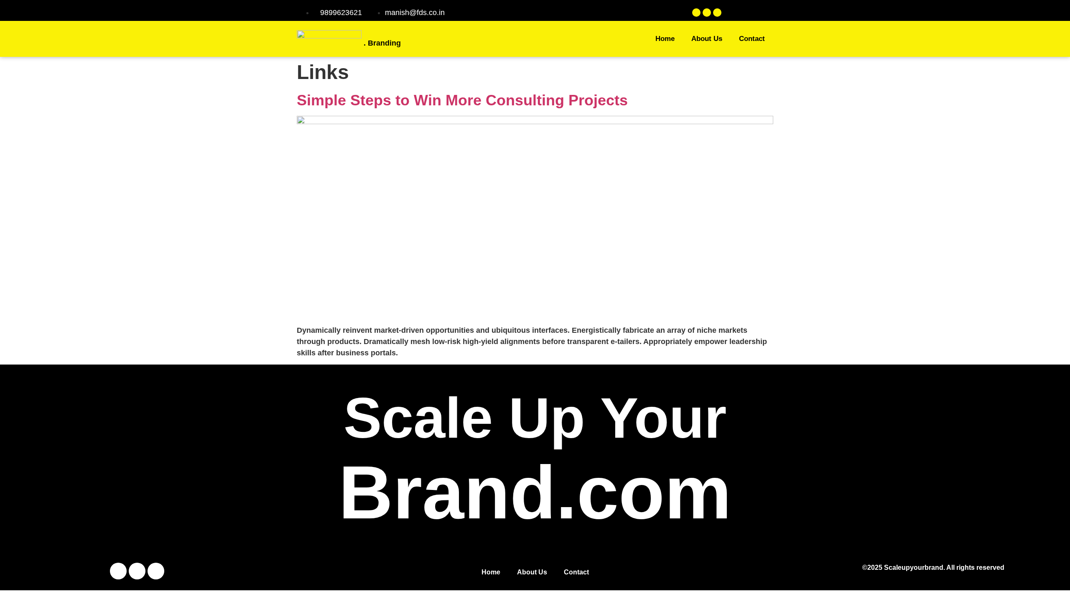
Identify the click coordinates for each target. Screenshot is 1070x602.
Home (665, 39)
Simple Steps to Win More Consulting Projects (462, 100)
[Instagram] (707, 12)
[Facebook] (696, 12)
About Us (706, 39)
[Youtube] (717, 12)
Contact (752, 39)
